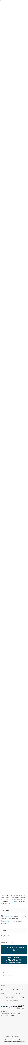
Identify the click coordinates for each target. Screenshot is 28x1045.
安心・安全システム (21, 989)
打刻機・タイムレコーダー (7, 993)
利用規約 (5, 972)
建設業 (15, 901)
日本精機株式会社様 (8, 916)
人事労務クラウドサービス (7, 989)
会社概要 (18, 993)
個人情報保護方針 (7, 975)
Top (26, 1043)
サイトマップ (6, 978)
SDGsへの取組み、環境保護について (10, 997)
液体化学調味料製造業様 (9, 921)
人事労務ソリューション (7, 985)
